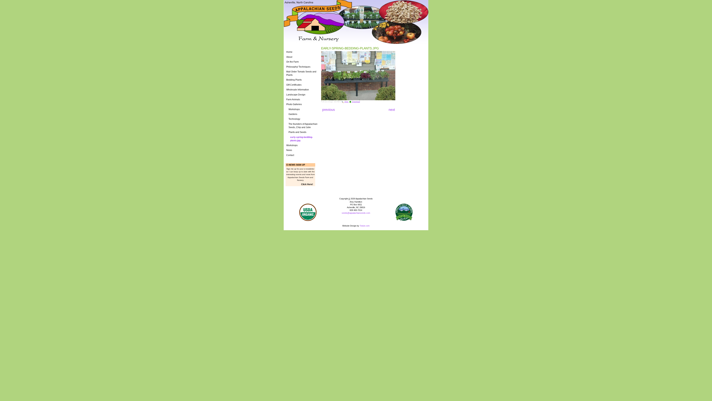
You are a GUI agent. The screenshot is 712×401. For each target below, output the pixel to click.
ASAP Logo (404, 212)
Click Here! (307, 184)
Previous (329, 110)
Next (392, 110)
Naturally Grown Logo (308, 212)
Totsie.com (365, 226)
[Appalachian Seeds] (356, 22)
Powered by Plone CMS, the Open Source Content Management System (356, 219)
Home (289, 52)
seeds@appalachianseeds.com (356, 213)
